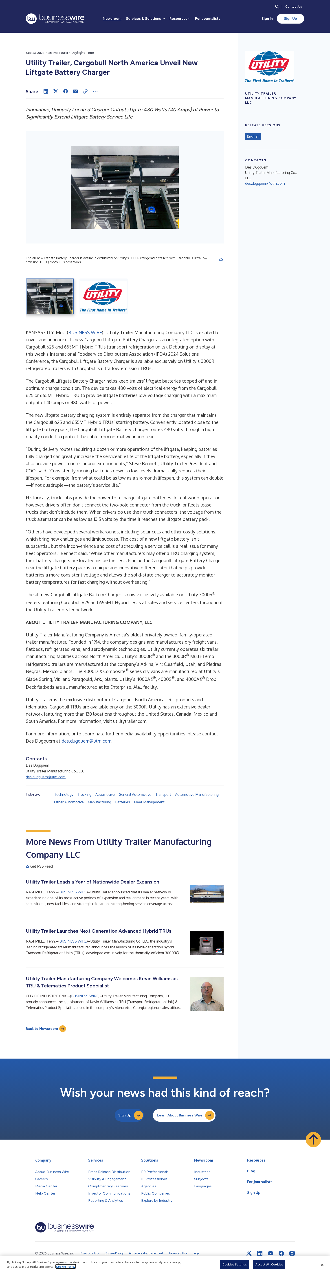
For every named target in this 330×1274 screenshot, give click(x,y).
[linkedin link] (259, 1253)
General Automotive (135, 794)
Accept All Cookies (269, 1264)
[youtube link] (270, 1253)
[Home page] (55, 18)
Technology (63, 794)
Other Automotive (69, 802)
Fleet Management (149, 802)
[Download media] (221, 258)
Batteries (122, 802)
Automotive (105, 794)
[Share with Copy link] (85, 91)
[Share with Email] (75, 91)
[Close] (322, 1265)
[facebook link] (281, 1253)
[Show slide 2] (103, 296)
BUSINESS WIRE (85, 332)
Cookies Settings (234, 1264)
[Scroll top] (313, 1139)
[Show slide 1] (50, 296)
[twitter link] (249, 1253)
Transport (163, 794)
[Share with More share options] (95, 91)
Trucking (84, 794)
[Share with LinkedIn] (45, 91)
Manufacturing (99, 802)
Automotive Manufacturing (197, 794)
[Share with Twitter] (55, 91)
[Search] (277, 7)
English (253, 136)
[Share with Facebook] (65, 91)
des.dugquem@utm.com (86, 741)
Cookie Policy (65, 1266)
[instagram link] (292, 1253)
